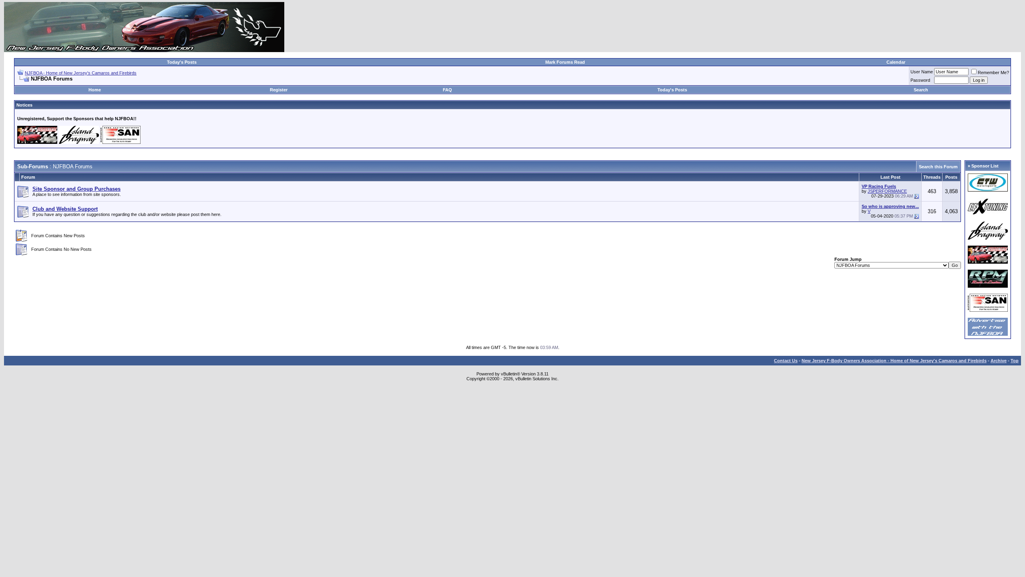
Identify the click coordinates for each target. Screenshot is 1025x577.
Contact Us (786, 360)
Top (1015, 360)
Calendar (895, 62)
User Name (921, 71)
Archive (999, 360)
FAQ (447, 89)
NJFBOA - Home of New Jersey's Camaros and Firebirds (81, 73)
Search (921, 89)
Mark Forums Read (565, 62)
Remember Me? (993, 72)
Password (920, 80)
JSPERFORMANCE (887, 191)
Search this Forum (938, 166)
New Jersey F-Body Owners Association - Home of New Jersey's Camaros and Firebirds (894, 360)
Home (94, 89)
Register (278, 89)
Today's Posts (182, 62)
